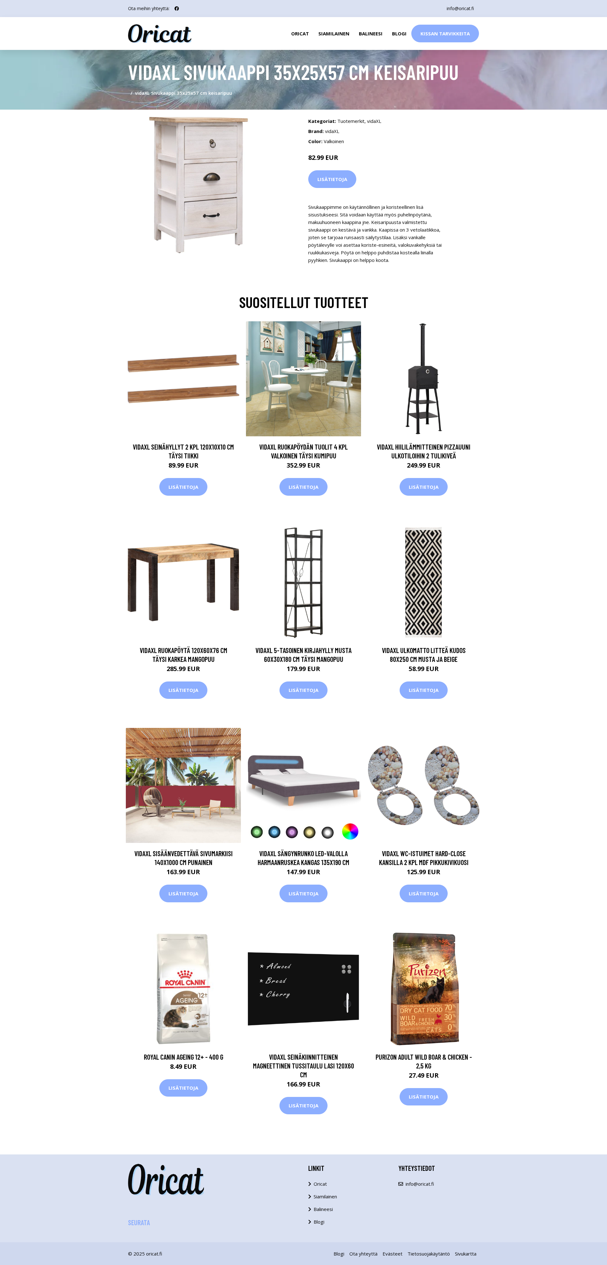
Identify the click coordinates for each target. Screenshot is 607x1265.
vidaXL (374, 121)
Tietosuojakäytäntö (429, 1253)
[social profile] (176, 9)
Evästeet (392, 1253)
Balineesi (371, 33)
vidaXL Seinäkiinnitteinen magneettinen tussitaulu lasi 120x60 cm (303, 1066)
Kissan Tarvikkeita (445, 33)
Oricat (300, 33)
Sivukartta (465, 1253)
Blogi (399, 33)
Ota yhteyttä (363, 1253)
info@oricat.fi (460, 8)
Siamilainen (333, 33)
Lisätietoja (332, 179)
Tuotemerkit (351, 121)
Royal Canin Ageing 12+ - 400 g (183, 1057)
